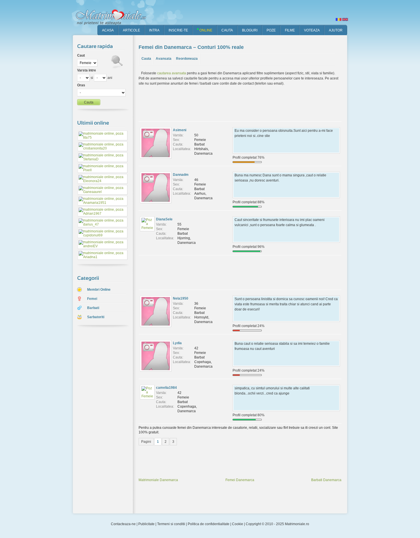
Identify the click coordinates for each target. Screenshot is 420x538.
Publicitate (146, 524)
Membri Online (99, 290)
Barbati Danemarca (326, 480)
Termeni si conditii (171, 524)
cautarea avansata (171, 73)
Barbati (93, 308)
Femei (92, 299)
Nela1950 (180, 298)
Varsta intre (86, 70)
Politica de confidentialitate (208, 524)
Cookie (237, 524)
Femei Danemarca (239, 480)
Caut (81, 55)
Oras (81, 85)
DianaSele (164, 219)
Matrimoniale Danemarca (158, 480)
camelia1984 (166, 388)
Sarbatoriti (95, 317)
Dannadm (181, 175)
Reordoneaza (187, 59)
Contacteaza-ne (123, 524)
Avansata (163, 59)
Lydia (177, 343)
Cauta (146, 59)
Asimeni (179, 130)
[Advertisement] (98, 420)
